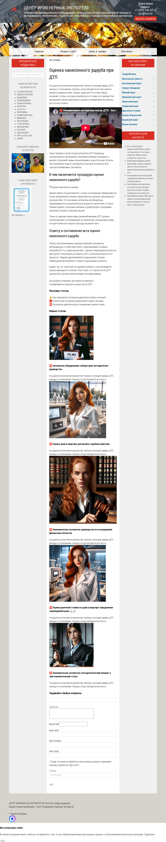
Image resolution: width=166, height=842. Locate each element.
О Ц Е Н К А (21, 109)
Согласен (2, 840)
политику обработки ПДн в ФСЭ (64, 765)
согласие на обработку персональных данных (78, 761)
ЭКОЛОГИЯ (21, 106)
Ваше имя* (54, 730)
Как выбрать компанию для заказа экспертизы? (71, 280)
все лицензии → (18, 215)
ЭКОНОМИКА (22, 112)
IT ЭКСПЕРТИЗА (23, 124)
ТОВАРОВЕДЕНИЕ (23, 100)
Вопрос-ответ (68, 51)
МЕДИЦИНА (21, 118)
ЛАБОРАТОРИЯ (22, 133)
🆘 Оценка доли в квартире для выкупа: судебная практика (79, 444)
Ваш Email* (54, 724)
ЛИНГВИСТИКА (23, 127)
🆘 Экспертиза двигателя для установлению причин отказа (76, 304)
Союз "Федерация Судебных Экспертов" (55, 806)
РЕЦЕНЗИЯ (21, 130)
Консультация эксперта (138, 135)
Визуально (52, 707)
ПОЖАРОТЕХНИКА (24, 103)
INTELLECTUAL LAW (24, 135)
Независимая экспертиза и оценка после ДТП (70, 284)
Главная (39, 51)
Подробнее (149, 834)
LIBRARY (20, 138)
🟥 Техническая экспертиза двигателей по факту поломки (76, 301)
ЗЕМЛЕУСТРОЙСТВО (25, 94)
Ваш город (54, 751)
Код (56, 707)
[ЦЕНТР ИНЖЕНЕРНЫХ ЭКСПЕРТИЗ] (13, 15)
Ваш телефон (55, 740)
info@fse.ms (146, 13)
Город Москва (129, 74)
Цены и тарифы (97, 51)
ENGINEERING (22, 97)
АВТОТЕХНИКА (54, 60)
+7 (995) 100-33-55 (145, 10)
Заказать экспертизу (146, 18)
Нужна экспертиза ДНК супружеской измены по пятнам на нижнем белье (140, 178)
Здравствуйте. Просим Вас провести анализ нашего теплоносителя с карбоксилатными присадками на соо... (140, 167)
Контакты (126, 51)
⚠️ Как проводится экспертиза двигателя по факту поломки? (77, 297)
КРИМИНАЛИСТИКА (24, 115)
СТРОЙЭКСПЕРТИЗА (25, 92)
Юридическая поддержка (28, 63)
